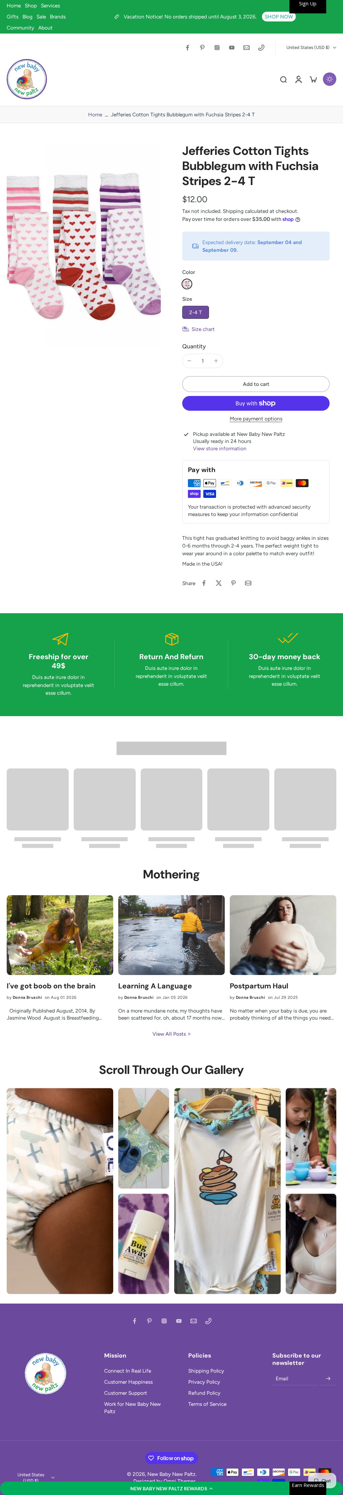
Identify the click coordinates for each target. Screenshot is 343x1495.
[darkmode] (329, 79)
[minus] (189, 361)
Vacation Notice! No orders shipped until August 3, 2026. (191, 16)
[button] (171, 1488)
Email (282, 1378)
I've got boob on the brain (51, 986)
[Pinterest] (202, 47)
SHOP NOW (279, 16)
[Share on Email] (248, 583)
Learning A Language (155, 986)
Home (14, 5)
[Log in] (298, 79)
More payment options (256, 419)
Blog (27, 16)
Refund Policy (204, 1393)
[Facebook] (187, 47)
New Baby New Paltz (171, 1474)
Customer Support (125, 1393)
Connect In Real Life (127, 1371)
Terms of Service (207, 1404)
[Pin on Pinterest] (233, 583)
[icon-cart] (312, 79)
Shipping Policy (206, 1371)
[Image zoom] (84, 245)
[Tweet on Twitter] (218, 583)
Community (20, 27)
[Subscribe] (328, 1378)
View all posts (169, 1034)
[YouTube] (231, 47)
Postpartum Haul (259, 986)
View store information (220, 448)
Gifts (12, 16)
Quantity (194, 346)
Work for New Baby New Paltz (132, 1407)
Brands (58, 16)
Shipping (234, 211)
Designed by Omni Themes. (165, 1481)
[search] (283, 79)
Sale (41, 16)
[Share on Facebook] (204, 583)
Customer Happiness (128, 1382)
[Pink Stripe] (187, 284)
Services (50, 5)
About (45, 27)
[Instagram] (217, 47)
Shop (31, 5)
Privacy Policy (204, 1382)
